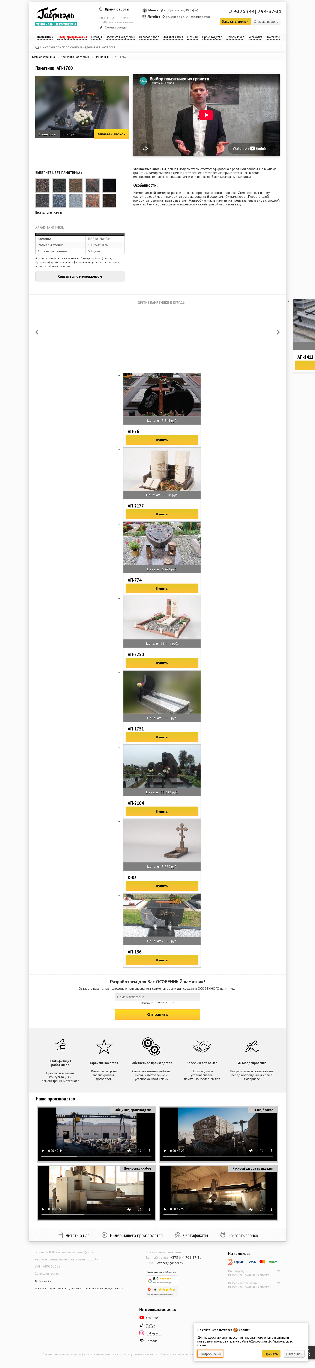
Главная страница (43, 57)
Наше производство (55, 1098)
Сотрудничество (47, 1273)
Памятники (102, 57)
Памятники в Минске (161, 1272)
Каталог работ (149, 36)
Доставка (75, 1288)
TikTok (150, 1325)
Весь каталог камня (48, 212)
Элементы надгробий (75, 57)
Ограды (96, 36)
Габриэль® (55, 14)
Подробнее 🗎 (210, 1354)
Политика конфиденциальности (103, 1288)
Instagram (153, 1333)
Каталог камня (173, 36)
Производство (212, 36)
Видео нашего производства (136, 1235)
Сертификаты (195, 1235)
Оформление (235, 36)
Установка (255, 36)
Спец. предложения (72, 36)
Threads (151, 1341)
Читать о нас (77, 1235)
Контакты (273, 36)
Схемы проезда (116, 27)
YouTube (152, 1318)
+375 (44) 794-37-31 (258, 11)
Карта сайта (45, 1281)
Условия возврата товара (50, 1288)
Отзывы (192, 36)
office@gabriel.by (170, 1263)
